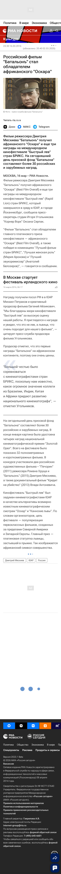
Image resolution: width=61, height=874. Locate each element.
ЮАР (31, 560)
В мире (51, 744)
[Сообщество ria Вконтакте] (33, 725)
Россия (42, 560)
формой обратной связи (43, 832)
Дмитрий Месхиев (14, 560)
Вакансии (8, 763)
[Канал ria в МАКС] (9, 725)
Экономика (38, 744)
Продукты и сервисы (47, 750)
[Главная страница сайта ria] (19, 30)
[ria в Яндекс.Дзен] (21, 725)
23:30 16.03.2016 (12, 46)
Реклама (27, 750)
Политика (8, 744)
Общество (22, 744)
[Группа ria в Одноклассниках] (45, 725)
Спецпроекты (11, 750)
